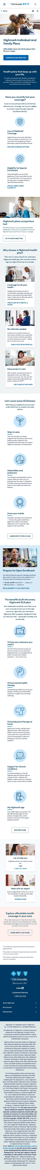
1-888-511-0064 (20, 868)
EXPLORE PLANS (20, 830)
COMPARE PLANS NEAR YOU (16, 58)
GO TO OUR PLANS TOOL (14, 238)
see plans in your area (23, 384)
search (35, 4)
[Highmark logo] (19, 4)
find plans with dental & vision (17, 304)
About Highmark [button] (8, 1003)
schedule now (20, 899)
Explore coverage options (18, 147)
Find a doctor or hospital (22, 345)
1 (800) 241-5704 (20, 996)
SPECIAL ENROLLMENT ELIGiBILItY (15, 187)
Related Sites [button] (7, 1012)
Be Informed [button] (7, 1007)
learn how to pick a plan (20, 536)
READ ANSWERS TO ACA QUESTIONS (16, 588)
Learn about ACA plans (20, 933)
